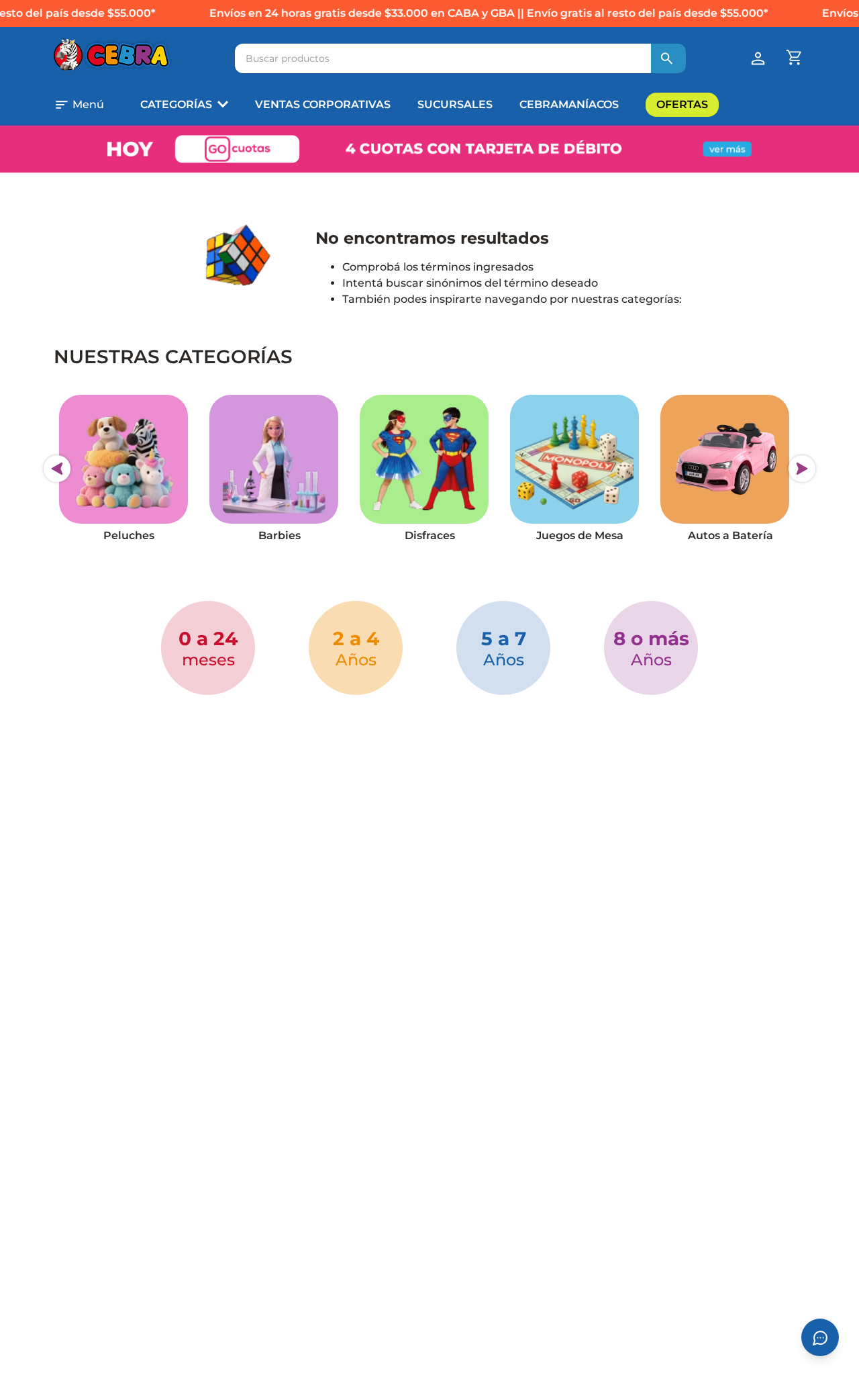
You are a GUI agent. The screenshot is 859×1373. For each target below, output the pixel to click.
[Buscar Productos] (667, 58)
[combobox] (460, 58)
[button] (91, 105)
